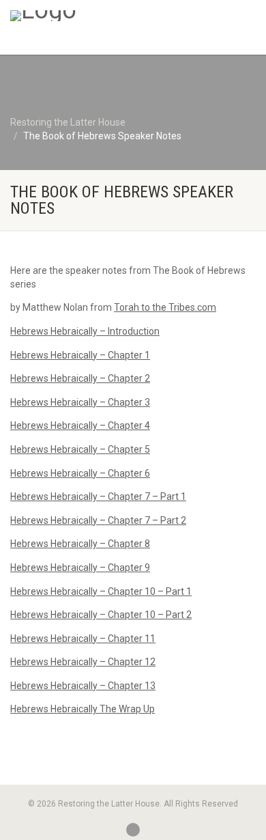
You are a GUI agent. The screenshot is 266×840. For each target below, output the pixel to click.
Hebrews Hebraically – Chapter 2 (80, 378)
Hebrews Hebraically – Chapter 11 (83, 638)
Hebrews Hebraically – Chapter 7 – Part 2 (98, 520)
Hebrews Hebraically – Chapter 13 (83, 685)
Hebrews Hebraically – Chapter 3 (80, 402)
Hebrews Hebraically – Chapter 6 (80, 473)
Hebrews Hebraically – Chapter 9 (80, 567)
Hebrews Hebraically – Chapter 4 (80, 425)
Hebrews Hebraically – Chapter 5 (80, 449)
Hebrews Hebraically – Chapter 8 (80, 543)
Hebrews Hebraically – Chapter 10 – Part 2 (101, 614)
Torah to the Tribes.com (165, 307)
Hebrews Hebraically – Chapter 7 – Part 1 (98, 496)
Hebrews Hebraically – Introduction (85, 331)
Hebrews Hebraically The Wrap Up (82, 708)
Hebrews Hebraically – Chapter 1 (80, 355)
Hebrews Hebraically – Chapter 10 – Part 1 (101, 591)
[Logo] (88, 15)
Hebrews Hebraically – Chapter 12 (83, 661)
